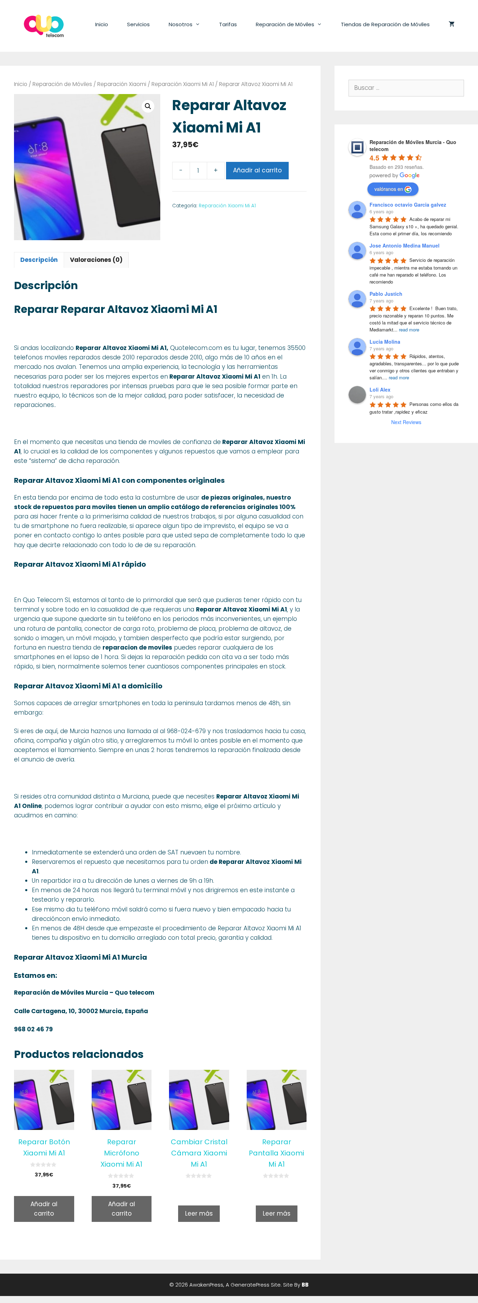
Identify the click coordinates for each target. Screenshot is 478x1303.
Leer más (199, 1213)
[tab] (39, 260)
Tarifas (228, 24)
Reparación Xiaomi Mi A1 (183, 84)
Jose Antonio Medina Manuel (405, 245)
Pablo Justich (386, 293)
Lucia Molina (385, 341)
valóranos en (388, 188)
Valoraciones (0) (96, 260)
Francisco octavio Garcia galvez (408, 204)
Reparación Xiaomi (121, 84)
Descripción (39, 260)
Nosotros (180, 24)
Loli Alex (380, 389)
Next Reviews (406, 421)
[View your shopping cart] (451, 24)
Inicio (101, 24)
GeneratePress (250, 1284)
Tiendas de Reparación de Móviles (385, 24)
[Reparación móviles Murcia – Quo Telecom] (43, 25)
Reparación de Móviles (285, 24)
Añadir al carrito (257, 170)
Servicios (138, 24)
